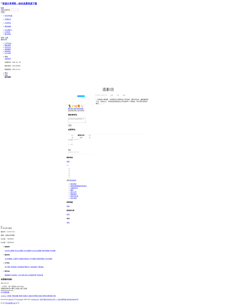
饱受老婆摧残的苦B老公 (78, 186)
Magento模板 (19, 250)
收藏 (112, 95)
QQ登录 (7, 32)
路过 (69, 108)
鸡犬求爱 (73, 198)
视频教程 (8, 275)
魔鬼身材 (73, 194)
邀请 (124, 95)
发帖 (6, 75)
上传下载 (21, 275)
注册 (6, 37)
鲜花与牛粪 (74, 196)
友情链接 (21, 267)
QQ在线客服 (5, 292)
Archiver (3, 296)
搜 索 (3, 12)
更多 (68, 161)
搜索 (2, 8)
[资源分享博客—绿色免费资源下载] (19, 3)
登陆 (2, 37)
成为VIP (27, 275)
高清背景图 (40, 259)
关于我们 (8, 267)
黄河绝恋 (73, 180)
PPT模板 (53, 250)
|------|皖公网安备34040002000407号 (66, 299)
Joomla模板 (27, 250)
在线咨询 (8, 58)
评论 (70, 125)
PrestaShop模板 (36, 250)
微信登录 (8, 34)
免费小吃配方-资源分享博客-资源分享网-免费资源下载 (37, 296)
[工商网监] (1, 303)
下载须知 (40, 267)
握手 (75, 108)
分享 (118, 95)
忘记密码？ (8, 30)
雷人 (72, 108)
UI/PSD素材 (48, 259)
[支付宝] (18, 303)
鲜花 (78, 108)
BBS (8, 51)
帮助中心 (27, 267)
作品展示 (14, 275)
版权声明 (33, 275)
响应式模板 (45, 250)
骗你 (72, 190)
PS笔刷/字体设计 (24, 259)
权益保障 (34, 267)
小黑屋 (9, 296)
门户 (8, 43)
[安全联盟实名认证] (3, 303)
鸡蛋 (81, 108)
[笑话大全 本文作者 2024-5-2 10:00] (81, 91)
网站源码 (8, 45)
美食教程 (8, 49)
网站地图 (15, 296)
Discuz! (10, 299)
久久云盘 (8, 53)
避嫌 (69, 150)
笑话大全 (8, 47)
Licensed (19, 299)
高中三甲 (73, 192)
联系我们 (14, 267)
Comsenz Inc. (35, 299)
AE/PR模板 (8, 259)
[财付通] (16, 303)
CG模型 (15, 259)
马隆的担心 (74, 188)
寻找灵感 (40, 275)
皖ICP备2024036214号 (47, 299)
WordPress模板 (9, 250)
